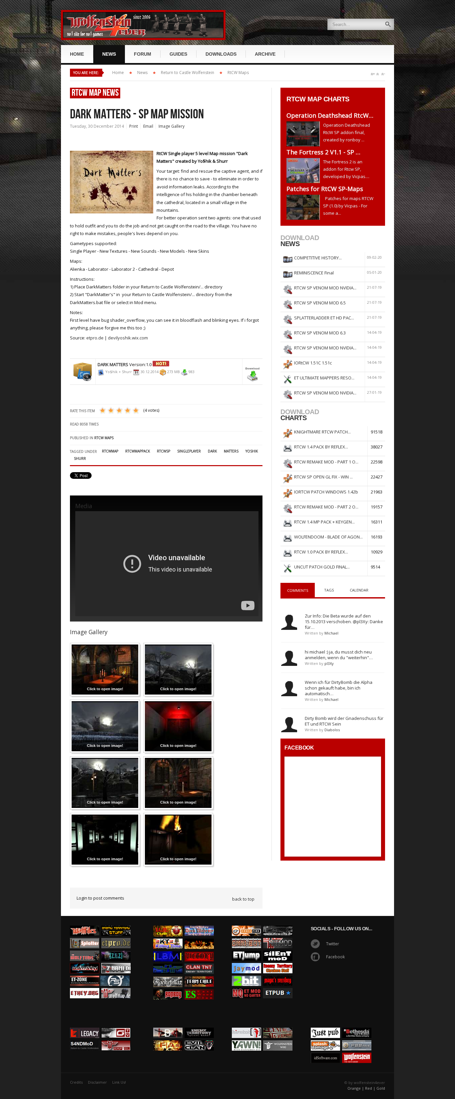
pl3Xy (329, 663)
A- (383, 74)
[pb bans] (356, 1039)
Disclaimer (97, 1082)
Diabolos (332, 729)
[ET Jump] (246, 949)
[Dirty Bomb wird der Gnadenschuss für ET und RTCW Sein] (289, 724)
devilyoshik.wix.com (128, 338)
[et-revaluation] (246, 924)
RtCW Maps (238, 72)
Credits (76, 1082)
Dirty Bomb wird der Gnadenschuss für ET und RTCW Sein (344, 721)
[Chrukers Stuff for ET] (277, 961)
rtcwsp (163, 451)
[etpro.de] (116, 936)
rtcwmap (110, 451)
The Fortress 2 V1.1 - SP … (323, 152)
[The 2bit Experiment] (246, 974)
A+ (373, 74)
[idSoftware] (325, 1051)
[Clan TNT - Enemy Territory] (199, 962)
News (142, 72)
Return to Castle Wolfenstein (187, 72)
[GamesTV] (116, 1026)
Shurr (80, 458)
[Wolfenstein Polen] (84, 961)
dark (212, 451)
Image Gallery (172, 126)
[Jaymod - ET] (246, 961)
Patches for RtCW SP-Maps (324, 189)
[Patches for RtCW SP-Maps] (304, 207)
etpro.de (95, 338)
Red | (370, 1088)
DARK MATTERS (113, 364)
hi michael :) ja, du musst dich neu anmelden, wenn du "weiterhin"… (339, 655)
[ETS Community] (116, 924)
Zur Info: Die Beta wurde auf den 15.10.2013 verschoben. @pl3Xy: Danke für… (344, 621)
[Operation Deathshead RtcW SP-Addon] (304, 133)
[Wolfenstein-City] (277, 924)
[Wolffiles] (84, 924)
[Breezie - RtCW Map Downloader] (116, 1039)
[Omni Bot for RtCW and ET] (246, 936)
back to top (243, 899)
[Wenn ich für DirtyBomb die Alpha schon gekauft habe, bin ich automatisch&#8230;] (289, 688)
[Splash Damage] (325, 1039)
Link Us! (119, 1082)
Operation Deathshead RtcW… (329, 115)
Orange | (355, 1088)
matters (231, 451)
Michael (331, 633)
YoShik (251, 451)
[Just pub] (277, 986)
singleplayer (189, 451)
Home (118, 72)
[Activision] (356, 1026)
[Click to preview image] (111, 149)
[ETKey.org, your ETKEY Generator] (84, 986)
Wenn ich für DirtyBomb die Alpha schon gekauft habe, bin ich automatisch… (338, 688)
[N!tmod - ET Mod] (277, 936)
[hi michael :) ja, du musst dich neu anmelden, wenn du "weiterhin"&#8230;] (289, 658)
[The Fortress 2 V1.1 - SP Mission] (304, 170)
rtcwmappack (137, 451)
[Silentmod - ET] (277, 949)
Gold (380, 1088)
